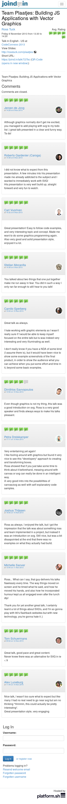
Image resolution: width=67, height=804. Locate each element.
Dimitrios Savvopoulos (18, 389)
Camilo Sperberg (15, 308)
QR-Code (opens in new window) (22, 61)
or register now (24, 758)
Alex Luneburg (13, 682)
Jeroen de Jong (14, 108)
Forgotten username (14, 776)
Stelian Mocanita (15, 265)
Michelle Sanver (14, 565)
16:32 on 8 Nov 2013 (14, 212)
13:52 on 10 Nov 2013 (14, 392)
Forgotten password (14, 773)
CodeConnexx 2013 (13, 44)
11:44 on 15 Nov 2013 (14, 684)
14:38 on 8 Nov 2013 (14, 157)
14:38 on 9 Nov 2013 (14, 267)
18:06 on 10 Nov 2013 (14, 512)
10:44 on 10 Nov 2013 (14, 311)
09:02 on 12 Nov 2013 (14, 641)
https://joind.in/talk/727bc (16, 59)
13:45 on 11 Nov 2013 (14, 567)
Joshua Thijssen (14, 510)
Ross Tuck (8, 29)
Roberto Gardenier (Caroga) (22, 155)
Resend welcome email (16, 769)
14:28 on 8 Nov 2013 (14, 110)
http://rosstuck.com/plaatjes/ (17, 52)
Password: (9, 745)
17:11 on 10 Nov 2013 (14, 439)
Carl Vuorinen (13, 210)
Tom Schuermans (15, 638)
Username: (9, 732)
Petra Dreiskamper (16, 437)
